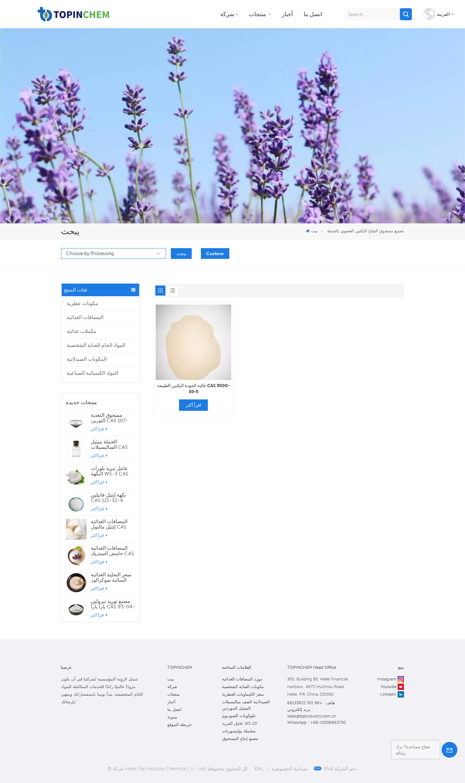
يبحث (181, 253)
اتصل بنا (313, 14)
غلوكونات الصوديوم (239, 715)
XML (259, 768)
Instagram (386, 679)
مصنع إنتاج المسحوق (240, 738)
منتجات (258, 14)
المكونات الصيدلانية (87, 359)
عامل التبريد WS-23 (239, 723)
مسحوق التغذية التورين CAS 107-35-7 (109, 417)
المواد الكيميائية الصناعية (92, 373)
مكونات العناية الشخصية (243, 686)
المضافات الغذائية (85, 317)
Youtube (388, 686)
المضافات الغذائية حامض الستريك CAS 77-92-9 (112, 550)
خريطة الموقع (179, 724)
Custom (215, 253)
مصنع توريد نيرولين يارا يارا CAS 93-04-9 (113, 603)
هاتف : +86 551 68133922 (311, 702)
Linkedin (388, 694)
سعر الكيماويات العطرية (243, 694)
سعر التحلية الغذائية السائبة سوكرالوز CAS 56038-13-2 (111, 577)
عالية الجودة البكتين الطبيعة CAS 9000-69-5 (193, 388)
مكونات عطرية (82, 303)
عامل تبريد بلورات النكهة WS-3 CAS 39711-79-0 (109, 471)
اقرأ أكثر (98, 429)
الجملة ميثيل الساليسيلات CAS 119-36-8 (109, 444)
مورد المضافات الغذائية (242, 679)
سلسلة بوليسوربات (239, 731)
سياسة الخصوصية (289, 768)
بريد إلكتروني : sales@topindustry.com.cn (311, 712)
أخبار (287, 14)
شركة (227, 14)
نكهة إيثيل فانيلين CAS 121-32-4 (108, 497)
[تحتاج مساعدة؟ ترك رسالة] (449, 750)
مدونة (172, 717)
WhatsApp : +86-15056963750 (316, 722)
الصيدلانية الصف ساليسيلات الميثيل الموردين (246, 705)
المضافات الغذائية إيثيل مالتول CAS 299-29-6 (109, 524)
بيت (314, 231)
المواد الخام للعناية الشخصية (96, 345)
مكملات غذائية (81, 331)
